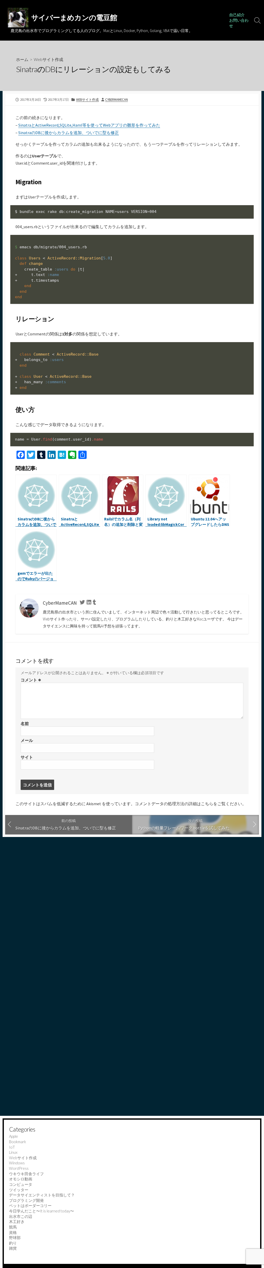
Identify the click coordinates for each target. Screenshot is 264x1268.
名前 (25, 723)
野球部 (15, 1237)
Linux (13, 1152)
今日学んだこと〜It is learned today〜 (41, 1211)
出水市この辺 (20, 1216)
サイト (27, 757)
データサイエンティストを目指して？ (42, 1195)
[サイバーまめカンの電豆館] (18, 17)
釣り (13, 1243)
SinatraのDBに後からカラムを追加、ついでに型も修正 (68, 132)
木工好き (16, 1221)
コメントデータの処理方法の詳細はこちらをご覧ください (188, 803)
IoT (12, 1147)
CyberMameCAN (116, 99)
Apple (13, 1136)
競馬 (13, 1227)
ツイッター (18, 1189)
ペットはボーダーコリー (30, 1205)
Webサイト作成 (48, 59)
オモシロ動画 (20, 1179)
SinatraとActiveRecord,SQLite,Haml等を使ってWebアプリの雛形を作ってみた (89, 125)
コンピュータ (20, 1184)
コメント (31, 679)
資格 (13, 1232)
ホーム (22, 59)
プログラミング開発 (26, 1200)
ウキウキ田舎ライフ (26, 1173)
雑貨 (13, 1248)
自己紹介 (237, 14)
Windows (17, 1163)
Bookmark (17, 1141)
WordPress (19, 1168)
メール (27, 740)
